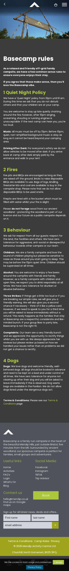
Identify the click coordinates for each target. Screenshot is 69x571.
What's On (9, 482)
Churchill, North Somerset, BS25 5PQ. (34, 552)
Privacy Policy (34, 567)
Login (6, 478)
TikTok (38, 474)
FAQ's (6, 474)
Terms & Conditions (20, 541)
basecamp (34, 4)
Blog (6, 485)
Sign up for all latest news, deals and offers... (30, 512)
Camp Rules (41, 541)
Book (46, 495)
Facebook (41, 467)
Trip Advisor (42, 478)
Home (8, 431)
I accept (58, 562)
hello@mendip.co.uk (15, 499)
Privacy (55, 541)
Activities (8, 471)
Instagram (41, 471)
